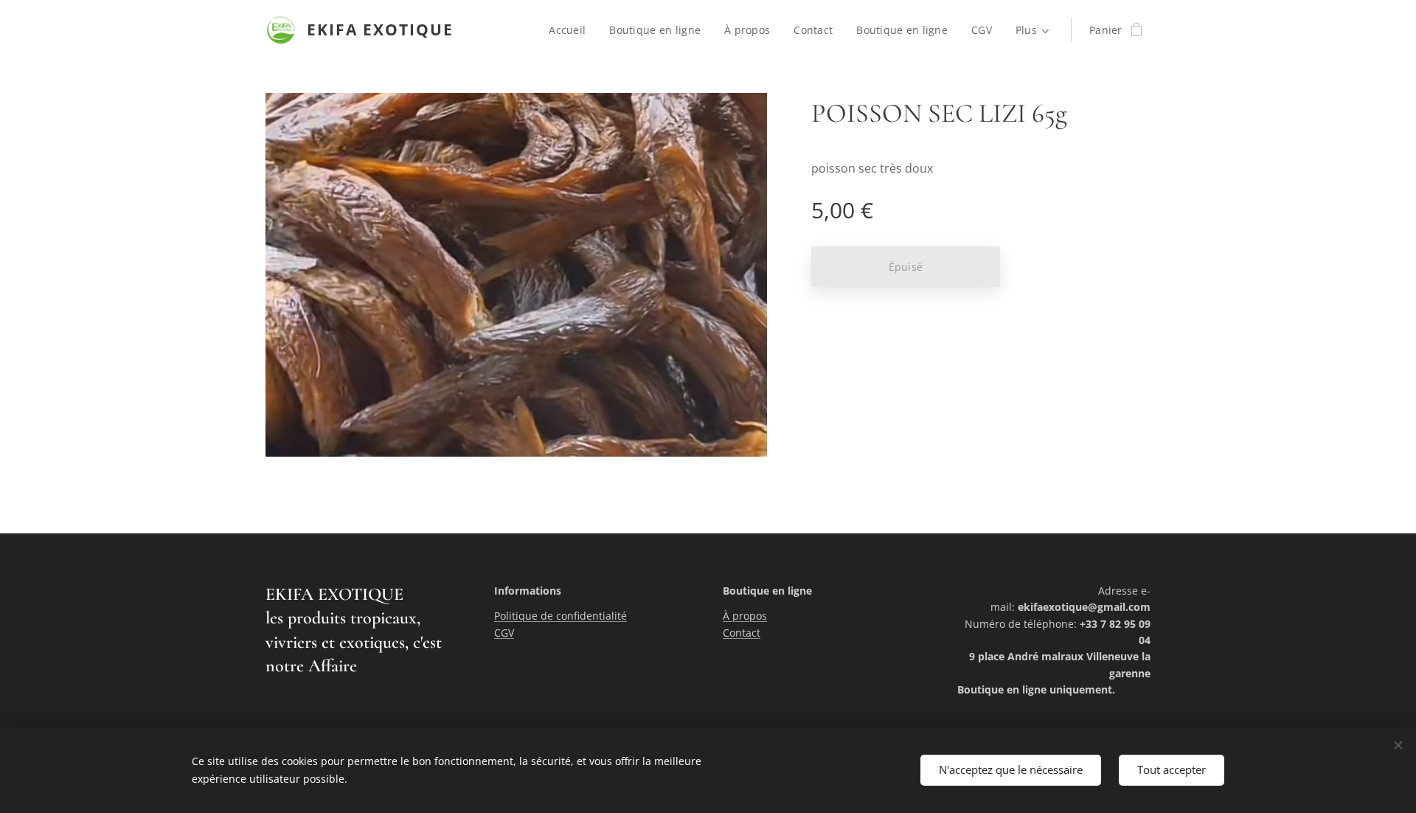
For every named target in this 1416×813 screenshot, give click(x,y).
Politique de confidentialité (560, 616)
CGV (504, 633)
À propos (745, 616)
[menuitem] (571, 30)
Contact (741, 633)
